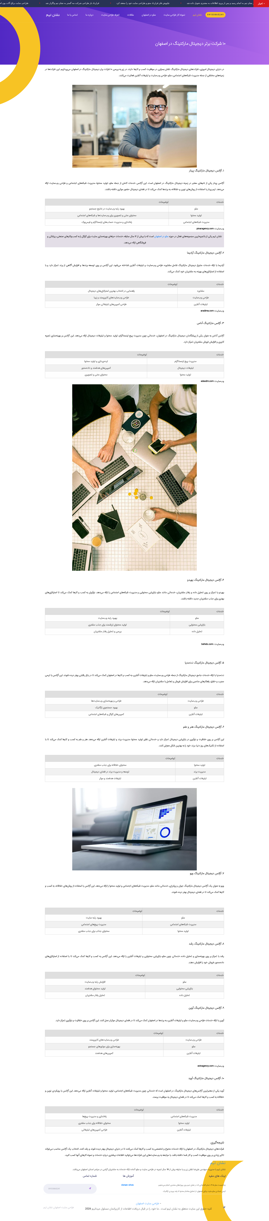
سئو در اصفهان (161, 236)
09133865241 (215, 14)
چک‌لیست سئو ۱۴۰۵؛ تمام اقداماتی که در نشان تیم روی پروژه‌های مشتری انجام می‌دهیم (192, 1185)
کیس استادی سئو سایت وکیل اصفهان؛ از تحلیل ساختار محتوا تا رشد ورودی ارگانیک (194, 1191)
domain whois (127, 1185)
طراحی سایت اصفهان (147, 1203)
